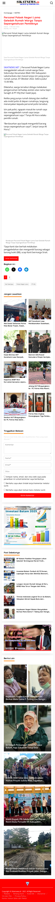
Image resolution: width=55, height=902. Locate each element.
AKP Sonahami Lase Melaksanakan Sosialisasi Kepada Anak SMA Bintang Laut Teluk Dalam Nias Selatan (39, 322)
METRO (6, 29)
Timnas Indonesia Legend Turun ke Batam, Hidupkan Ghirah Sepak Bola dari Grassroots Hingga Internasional (33, 598)
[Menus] (4, 3)
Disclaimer (41, 894)
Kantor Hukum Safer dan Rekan (14, 898)
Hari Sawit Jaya (28, 93)
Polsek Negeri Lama (40, 67)
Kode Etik (30, 894)
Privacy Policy (20, 896)
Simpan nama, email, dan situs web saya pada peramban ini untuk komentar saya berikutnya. (25, 478)
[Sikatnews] (28, 3)
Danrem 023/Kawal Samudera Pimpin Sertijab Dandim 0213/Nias (39, 356)
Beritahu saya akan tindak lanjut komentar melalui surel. (26, 484)
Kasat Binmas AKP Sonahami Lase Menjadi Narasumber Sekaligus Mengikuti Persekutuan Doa (15, 356)
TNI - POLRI (13, 29)
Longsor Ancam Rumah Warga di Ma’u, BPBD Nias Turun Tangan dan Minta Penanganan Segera (32, 585)
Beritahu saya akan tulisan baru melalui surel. (26, 490)
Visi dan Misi (7, 896)
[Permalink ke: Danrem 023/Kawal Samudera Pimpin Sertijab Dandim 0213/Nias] (40, 341)
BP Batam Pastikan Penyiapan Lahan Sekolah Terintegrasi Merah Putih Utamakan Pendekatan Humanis (31, 560)
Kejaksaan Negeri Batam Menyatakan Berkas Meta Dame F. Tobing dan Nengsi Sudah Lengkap (32, 610)
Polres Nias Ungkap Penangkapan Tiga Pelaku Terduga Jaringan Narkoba (39, 415)
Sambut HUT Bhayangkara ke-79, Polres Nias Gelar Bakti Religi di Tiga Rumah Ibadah (14, 418)
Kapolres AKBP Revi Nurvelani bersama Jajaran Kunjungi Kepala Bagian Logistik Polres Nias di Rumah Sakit (15, 381)
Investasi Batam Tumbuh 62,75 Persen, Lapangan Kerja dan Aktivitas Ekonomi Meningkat (32, 572)
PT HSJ (17, 93)
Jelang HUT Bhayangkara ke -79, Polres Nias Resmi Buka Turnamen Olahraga (39, 387)
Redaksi (7, 894)
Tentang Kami (18, 894)
